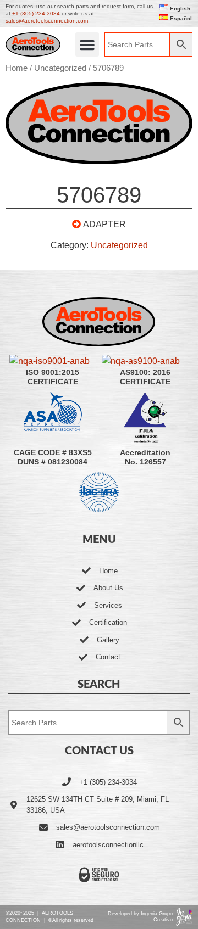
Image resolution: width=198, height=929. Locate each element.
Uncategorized (60, 68)
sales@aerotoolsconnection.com (47, 21)
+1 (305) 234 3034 (36, 13)
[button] (87, 44)
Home (17, 68)
